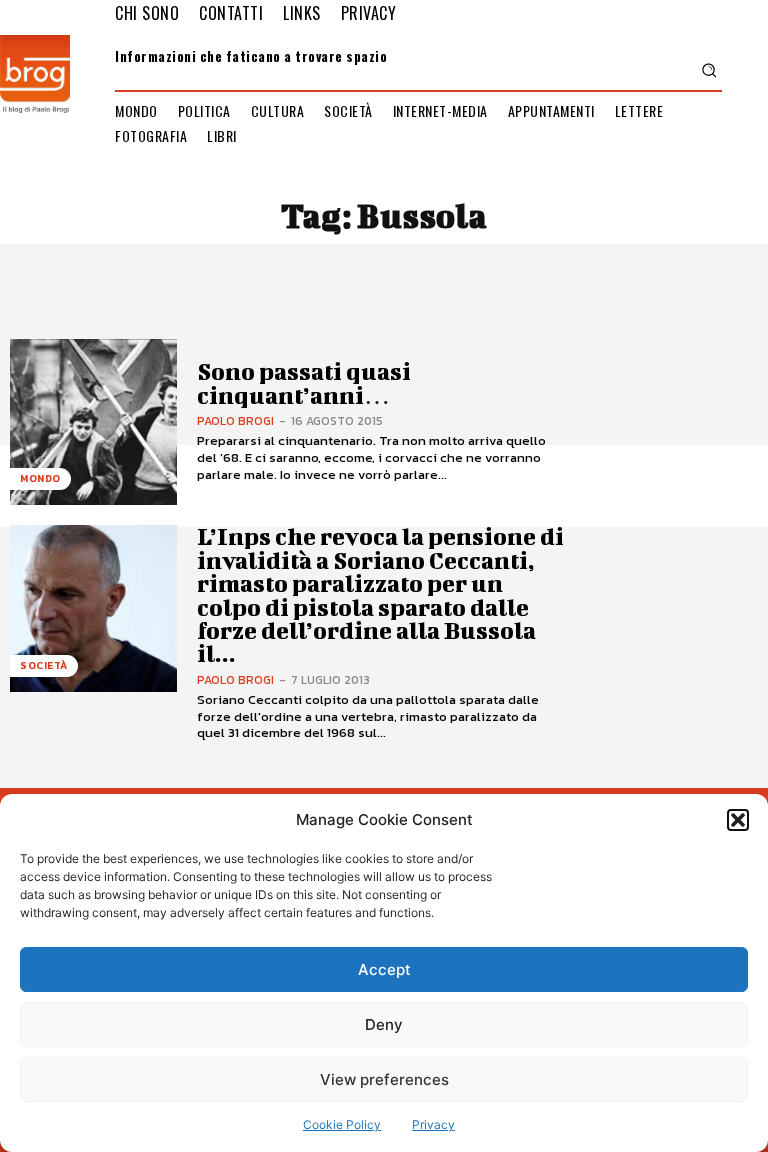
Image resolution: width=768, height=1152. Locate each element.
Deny (384, 1024)
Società (44, 665)
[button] (738, 820)
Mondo (40, 478)
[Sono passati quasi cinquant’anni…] (93, 422)
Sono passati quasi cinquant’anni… (304, 382)
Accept (384, 969)
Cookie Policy (342, 1124)
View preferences (384, 1079)
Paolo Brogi (235, 421)
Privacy (433, 1124)
